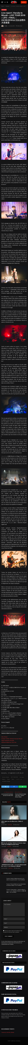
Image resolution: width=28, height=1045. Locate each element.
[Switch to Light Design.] (5, 2)
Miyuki (20, 738)
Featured (4, 9)
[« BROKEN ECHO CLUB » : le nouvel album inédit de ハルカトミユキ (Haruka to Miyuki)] (14, 856)
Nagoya (3, 779)
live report (22, 777)
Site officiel (4, 737)
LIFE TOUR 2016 (14, 777)
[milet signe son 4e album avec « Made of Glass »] (14, 812)
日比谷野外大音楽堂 (6, 781)
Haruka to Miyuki (5, 777)
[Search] (7, 2)
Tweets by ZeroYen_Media (7, 1032)
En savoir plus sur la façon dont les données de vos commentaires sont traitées (13, 943)
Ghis (6, 25)
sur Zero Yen (8, 742)
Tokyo (12, 779)
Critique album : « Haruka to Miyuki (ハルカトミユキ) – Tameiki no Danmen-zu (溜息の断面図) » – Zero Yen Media (16, 891)
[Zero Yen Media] (14, 2)
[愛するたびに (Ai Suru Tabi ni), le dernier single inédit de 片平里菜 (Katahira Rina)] (14, 834)
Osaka (8, 779)
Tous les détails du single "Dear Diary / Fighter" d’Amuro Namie (20, 795)
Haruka (16, 738)
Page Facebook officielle (7, 740)
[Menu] (2, 2)
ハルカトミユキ (19, 779)
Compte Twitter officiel (7, 738)
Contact (23, 2)
